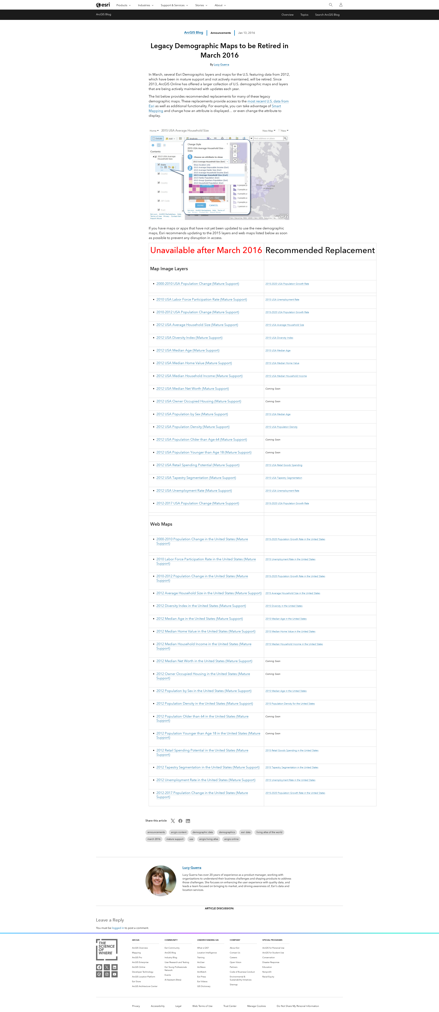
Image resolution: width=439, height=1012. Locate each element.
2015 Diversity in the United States (283, 605)
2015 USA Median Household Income (286, 376)
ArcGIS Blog (103, 14)
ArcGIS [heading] (135, 940)
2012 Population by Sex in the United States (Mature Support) (203, 691)
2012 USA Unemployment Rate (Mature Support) (194, 490)
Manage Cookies (256, 1006)
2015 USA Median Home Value (282, 363)
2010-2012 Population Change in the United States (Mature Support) (202, 578)
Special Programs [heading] (272, 940)
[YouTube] (114, 974)
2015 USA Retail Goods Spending (283, 465)
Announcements (221, 32)
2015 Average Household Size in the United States (292, 593)
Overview (288, 14)
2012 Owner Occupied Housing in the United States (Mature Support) (203, 676)
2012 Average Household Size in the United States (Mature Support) (209, 593)
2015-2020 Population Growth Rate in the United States (295, 539)
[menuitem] (145, 947)
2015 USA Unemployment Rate (282, 299)
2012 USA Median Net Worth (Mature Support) (192, 388)
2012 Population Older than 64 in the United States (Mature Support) (202, 718)
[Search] (330, 5)
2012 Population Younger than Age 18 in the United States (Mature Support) (208, 735)
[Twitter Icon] (172, 822)
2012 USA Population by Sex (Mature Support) (192, 414)
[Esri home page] (103, 5)
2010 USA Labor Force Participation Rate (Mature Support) (201, 299)
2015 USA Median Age (277, 350)
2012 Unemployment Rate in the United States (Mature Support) (205, 780)
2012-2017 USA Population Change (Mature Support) (197, 503)
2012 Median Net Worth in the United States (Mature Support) (204, 661)
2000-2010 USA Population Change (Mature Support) (197, 284)
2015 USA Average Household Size (284, 324)
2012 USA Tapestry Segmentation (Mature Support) (196, 478)
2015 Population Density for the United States (290, 703)
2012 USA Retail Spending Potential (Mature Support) (197, 465)
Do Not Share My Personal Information (298, 1006)
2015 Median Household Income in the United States (294, 644)
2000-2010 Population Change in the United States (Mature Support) (202, 541)
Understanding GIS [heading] (208, 940)
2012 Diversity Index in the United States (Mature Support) (201, 606)
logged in (118, 928)
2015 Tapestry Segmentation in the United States (291, 767)
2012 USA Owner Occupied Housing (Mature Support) (198, 401)
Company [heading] (235, 940)
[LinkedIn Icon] (188, 822)
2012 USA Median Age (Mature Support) (187, 350)
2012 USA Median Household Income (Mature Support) (199, 376)
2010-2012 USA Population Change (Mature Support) (197, 312)
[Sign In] (340, 5)
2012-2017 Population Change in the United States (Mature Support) (202, 795)
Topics (304, 14)
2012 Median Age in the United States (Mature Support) (199, 618)
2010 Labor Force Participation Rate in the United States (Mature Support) (206, 561)
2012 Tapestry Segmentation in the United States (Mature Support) (207, 767)
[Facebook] (99, 967)
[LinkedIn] (114, 967)
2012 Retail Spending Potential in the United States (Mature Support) (202, 752)
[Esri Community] (99, 974)
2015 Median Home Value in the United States (290, 631)
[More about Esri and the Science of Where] (106, 950)
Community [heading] (171, 940)
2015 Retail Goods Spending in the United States (291, 750)
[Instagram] (107, 974)
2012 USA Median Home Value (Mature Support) (194, 363)
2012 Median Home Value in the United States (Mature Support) (205, 631)
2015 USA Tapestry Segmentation (283, 477)
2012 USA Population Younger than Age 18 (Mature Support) (203, 452)
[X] (107, 967)
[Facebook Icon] (180, 822)
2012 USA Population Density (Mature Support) (192, 427)
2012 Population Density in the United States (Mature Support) (204, 703)
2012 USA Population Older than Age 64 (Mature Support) (201, 439)
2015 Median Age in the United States (286, 618)
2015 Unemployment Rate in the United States (290, 559)
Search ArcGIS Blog (327, 14)
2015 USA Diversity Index (279, 337)
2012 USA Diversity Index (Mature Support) (189, 338)
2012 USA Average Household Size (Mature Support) (197, 325)
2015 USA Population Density (281, 426)
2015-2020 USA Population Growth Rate (287, 283)
